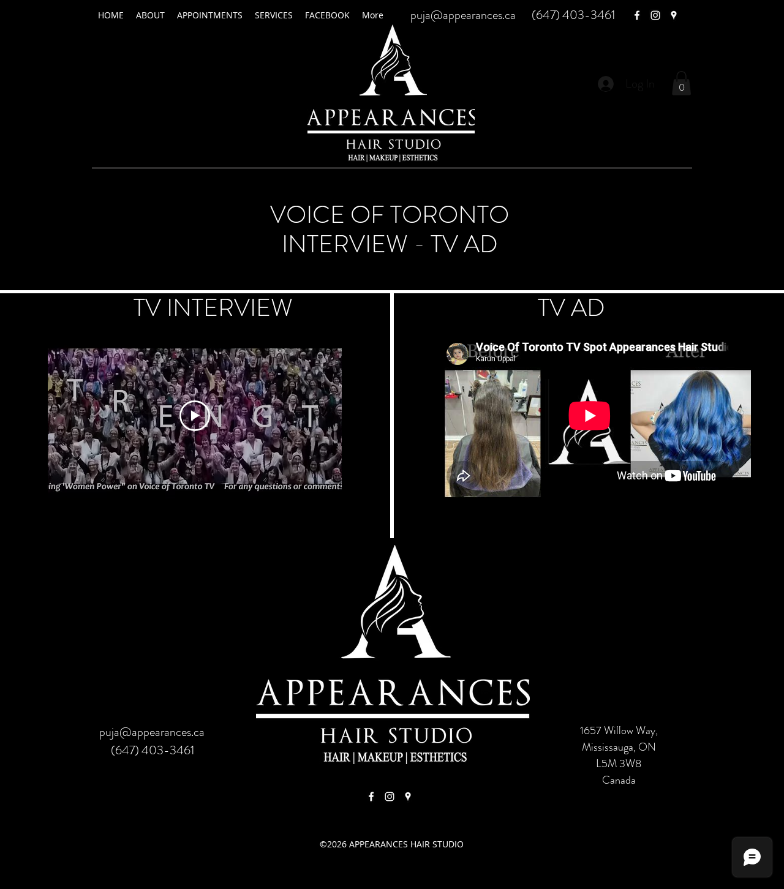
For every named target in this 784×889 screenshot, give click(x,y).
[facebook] (637, 15)
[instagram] (655, 15)
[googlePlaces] (674, 15)
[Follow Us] (389, 796)
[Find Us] (371, 796)
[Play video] (194, 415)
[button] (681, 83)
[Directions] (408, 796)
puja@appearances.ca (463, 15)
